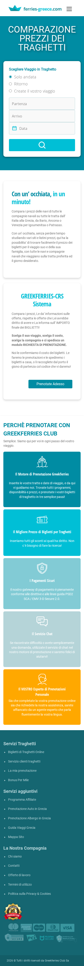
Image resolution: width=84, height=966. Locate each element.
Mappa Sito (16, 837)
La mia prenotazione (22, 771)
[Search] (42, 145)
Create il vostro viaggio (34, 91)
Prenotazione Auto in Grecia (27, 809)
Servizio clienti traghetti (24, 761)
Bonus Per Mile (18, 780)
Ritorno (21, 83)
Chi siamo (15, 856)
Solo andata (25, 77)
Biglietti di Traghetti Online (26, 752)
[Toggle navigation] (69, 8)
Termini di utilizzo (20, 884)
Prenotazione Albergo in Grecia (29, 818)
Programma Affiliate (22, 800)
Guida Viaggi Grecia (21, 828)
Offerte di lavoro (19, 875)
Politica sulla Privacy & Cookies (29, 894)
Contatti (13, 866)
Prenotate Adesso (50, 384)
